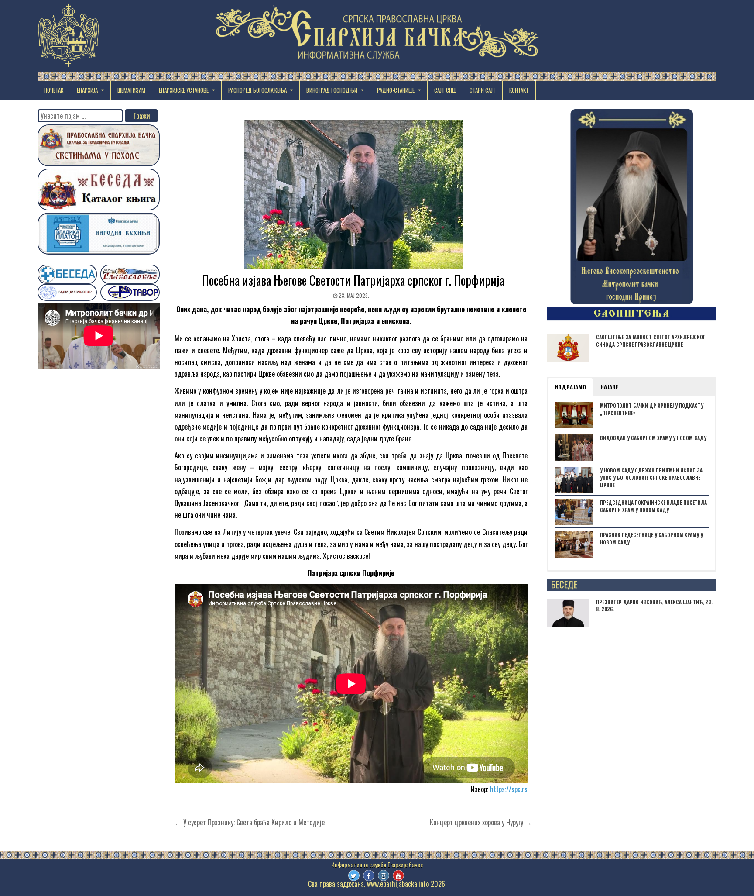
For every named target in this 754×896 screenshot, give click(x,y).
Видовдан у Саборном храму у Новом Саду (653, 437)
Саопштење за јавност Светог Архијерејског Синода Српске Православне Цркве (651, 341)
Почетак (53, 90)
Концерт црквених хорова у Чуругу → (481, 822)
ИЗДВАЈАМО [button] (570, 387)
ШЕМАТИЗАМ (131, 90)
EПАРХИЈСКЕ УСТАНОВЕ (184, 90)
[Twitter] (354, 875)
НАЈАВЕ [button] (609, 387)
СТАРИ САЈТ (483, 90)
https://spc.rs (509, 789)
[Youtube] (398, 875)
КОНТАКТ (519, 90)
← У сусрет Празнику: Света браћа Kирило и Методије (250, 822)
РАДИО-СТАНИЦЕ (396, 90)
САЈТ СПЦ (445, 90)
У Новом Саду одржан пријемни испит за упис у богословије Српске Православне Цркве (651, 478)
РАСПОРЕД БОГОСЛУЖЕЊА (257, 90)
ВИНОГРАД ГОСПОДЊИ (331, 90)
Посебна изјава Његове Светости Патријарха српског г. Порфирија (353, 280)
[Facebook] (368, 875)
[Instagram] (383, 875)
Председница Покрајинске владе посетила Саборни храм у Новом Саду (653, 506)
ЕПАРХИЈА (87, 90)
